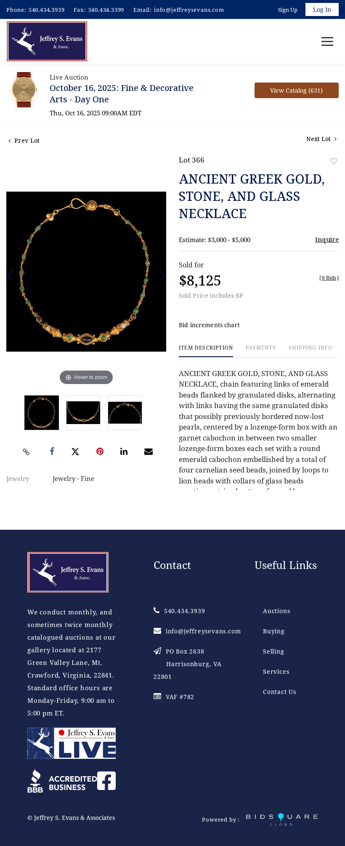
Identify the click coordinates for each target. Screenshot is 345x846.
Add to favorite (334, 161)
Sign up (287, 9)
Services (276, 671)
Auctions (276, 611)
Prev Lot (26, 140)
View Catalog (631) (296, 90)
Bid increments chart (209, 325)
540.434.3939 (47, 9)
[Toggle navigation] (327, 41)
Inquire (327, 239)
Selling (273, 651)
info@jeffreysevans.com (189, 9)
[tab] (206, 351)
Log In (322, 9)
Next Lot (319, 138)
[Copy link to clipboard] (26, 452)
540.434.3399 (106, 9)
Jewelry (17, 478)
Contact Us (279, 692)
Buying (274, 631)
